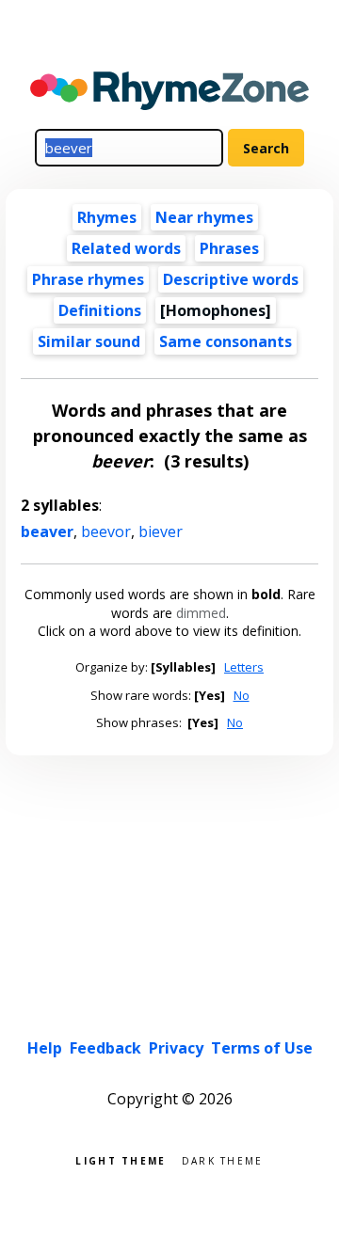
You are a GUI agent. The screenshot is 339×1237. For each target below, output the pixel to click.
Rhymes (107, 217)
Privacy (176, 1048)
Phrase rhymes (88, 279)
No (242, 695)
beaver (47, 531)
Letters (244, 666)
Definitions (99, 310)
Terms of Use (262, 1048)
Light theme (120, 1159)
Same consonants (225, 341)
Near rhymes (204, 217)
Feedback (105, 1048)
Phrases (229, 248)
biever (160, 531)
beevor (106, 531)
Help (44, 1048)
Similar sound (89, 341)
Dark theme (223, 1159)
